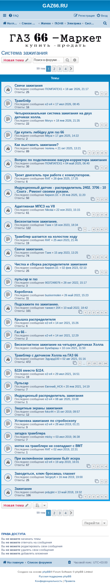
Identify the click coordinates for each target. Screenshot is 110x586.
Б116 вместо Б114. (29, 370)
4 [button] (65, 68)
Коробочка (23, 292)
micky (48, 436)
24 (105, 363)
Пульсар (21, 383)
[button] (71, 69)
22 (94, 363)
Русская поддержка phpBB (55, 576)
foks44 (49, 411)
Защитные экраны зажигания (39, 408)
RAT (47, 178)
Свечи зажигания (29, 85)
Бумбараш (52, 348)
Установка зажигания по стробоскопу (45, 421)
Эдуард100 (52, 358)
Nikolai (49, 209)
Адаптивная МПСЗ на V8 (35, 206)
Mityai (48, 135)
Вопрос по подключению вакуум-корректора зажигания (61, 160)
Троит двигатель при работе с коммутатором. (52, 175)
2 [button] (54, 68)
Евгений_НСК (54, 386)
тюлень (49, 148)
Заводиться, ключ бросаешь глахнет (45, 473)
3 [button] (60, 68)
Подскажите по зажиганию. (37, 304)
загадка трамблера (30, 433)
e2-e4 (48, 104)
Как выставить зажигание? (37, 145)
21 (89, 363)
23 (99, 363)
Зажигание (23, 489)
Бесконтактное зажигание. (36, 221)
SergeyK (50, 477)
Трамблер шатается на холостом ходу (46, 237)
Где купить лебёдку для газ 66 (39, 132)
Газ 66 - (20, 332)
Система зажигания (24, 53)
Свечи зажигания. (29, 249)
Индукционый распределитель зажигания (49, 396)
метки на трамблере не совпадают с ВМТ (49, 446)
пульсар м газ (26, 279)
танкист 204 (52, 307)
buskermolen (53, 295)
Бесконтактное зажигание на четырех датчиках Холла (59, 344)
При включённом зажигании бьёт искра (47, 458)
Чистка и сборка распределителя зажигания (51, 264)
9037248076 (52, 282)
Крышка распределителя (35, 319)
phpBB (46, 571)
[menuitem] (13, 16)
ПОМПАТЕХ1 (53, 89)
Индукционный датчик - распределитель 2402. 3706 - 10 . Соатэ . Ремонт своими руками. (60, 189)
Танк (48, 224)
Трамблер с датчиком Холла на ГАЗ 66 (46, 355)
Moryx (49, 120)
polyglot (49, 492)
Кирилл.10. (52, 194)
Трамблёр (23, 101)
